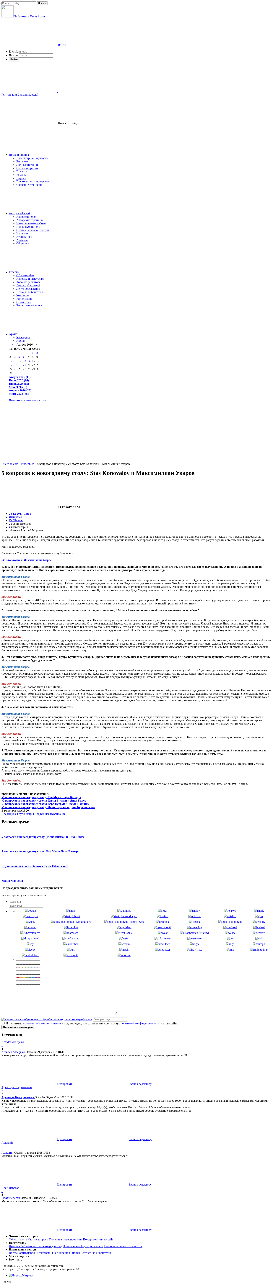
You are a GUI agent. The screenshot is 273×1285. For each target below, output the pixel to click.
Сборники (22, 243)
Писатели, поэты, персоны (33, 181)
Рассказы (22, 161)
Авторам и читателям (30, 278)
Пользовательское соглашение (123, 1246)
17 (10, 365)
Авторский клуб (19, 213)
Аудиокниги (24, 236)
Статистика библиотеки (96, 1252)
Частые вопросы (38, 1239)
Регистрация (9, 94)
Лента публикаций (28, 285)
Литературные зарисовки (32, 158)
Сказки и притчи (27, 168)
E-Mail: (13, 51)
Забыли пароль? (28, 94)
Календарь (23, 337)
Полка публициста (28, 226)
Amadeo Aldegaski (13, 1052)
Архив (13, 334)
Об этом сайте (25, 275)
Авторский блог (26, 216)
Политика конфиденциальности (83, 1246)
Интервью (22, 233)
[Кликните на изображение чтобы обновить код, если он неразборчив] (46, 1019)
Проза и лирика (19, 154)
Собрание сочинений (29, 184)
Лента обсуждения (28, 288)
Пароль (13, 55)
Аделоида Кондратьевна (18, 1097)
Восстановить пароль (22, 1252)
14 (28, 360)
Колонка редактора (28, 282)
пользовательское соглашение (42, 1023)
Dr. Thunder (16, 520)
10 (10, 360)
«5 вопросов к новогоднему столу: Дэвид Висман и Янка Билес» (44, 800)
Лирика (21, 178)
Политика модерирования (65, 1239)
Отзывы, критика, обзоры (32, 230)
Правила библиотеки (29, 292)
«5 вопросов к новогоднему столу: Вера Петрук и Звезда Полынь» (45, 803)
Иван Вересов (10, 1197)
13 (24, 360)
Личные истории (27, 164)
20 (24, 365)
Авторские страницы (29, 220)
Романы (21, 174)
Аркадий (7, 1152)
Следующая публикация (50, 813)
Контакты (22, 295)
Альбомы (22, 240)
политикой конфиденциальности (141, 1023)
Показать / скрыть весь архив (27, 400)
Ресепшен (15, 272)
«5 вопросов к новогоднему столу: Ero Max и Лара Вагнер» (41, 797)
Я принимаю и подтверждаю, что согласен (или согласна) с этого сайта (91, 1023)
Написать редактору (49, 1246)
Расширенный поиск (29, 305)
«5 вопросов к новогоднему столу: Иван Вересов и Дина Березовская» (48, 807)
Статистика (23, 302)
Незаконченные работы (31, 223)
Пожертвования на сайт (98, 1239)
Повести (21, 171)
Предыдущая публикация (17, 813)
